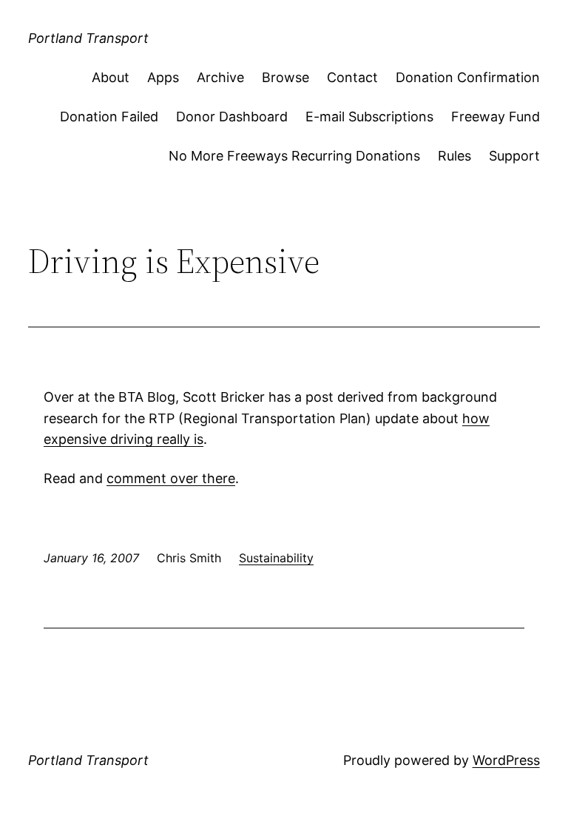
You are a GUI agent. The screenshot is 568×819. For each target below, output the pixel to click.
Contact (352, 77)
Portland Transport (88, 38)
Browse (285, 77)
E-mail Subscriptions (369, 116)
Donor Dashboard (232, 116)
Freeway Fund (495, 116)
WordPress (506, 760)
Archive (220, 77)
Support (514, 156)
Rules (454, 156)
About (110, 77)
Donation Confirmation (468, 77)
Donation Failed (109, 116)
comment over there (170, 478)
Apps (163, 77)
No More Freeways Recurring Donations (294, 156)
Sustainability (276, 557)
